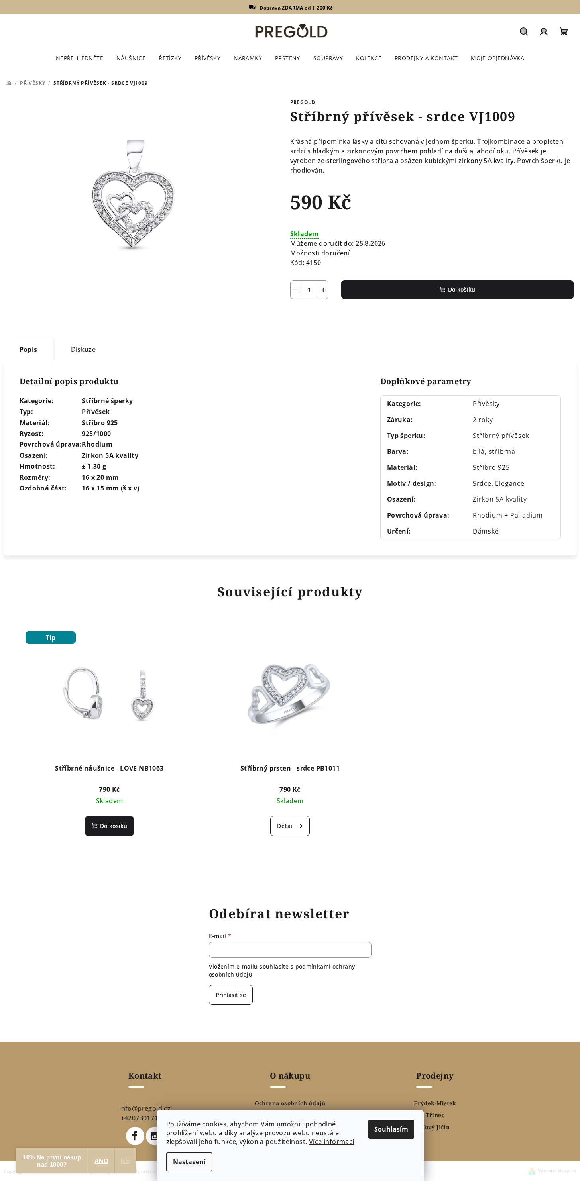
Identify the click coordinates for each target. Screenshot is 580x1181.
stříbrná (502, 451)
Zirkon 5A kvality (500, 499)
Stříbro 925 (491, 467)
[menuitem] (79, 58)
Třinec (435, 1115)
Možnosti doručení (320, 253)
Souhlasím (391, 1129)
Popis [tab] (28, 349)
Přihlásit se (231, 995)
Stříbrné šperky (107, 400)
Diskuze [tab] (83, 349)
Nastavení (189, 1161)
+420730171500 (145, 1118)
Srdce (482, 483)
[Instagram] (155, 1136)
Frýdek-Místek (435, 1103)
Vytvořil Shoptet (557, 1170)
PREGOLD (303, 102)
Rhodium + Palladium (508, 515)
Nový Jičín (435, 1127)
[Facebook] (135, 1136)
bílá (479, 451)
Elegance (509, 483)
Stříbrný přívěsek (501, 435)
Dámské (486, 531)
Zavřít (335, 318)
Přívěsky (486, 403)
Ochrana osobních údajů (290, 1103)
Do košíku (461, 289)
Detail (285, 826)
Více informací (331, 1141)
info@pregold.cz (145, 1108)
